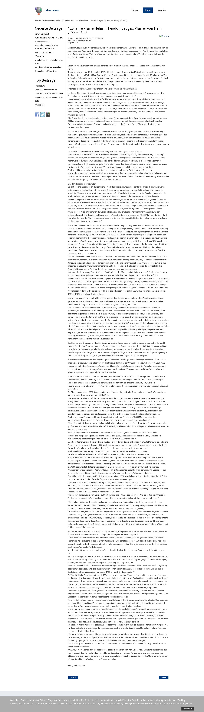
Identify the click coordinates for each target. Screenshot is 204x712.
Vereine (162, 10)
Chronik (65, 21)
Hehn (148, 10)
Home (135, 10)
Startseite (50, 21)
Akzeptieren (187, 709)
